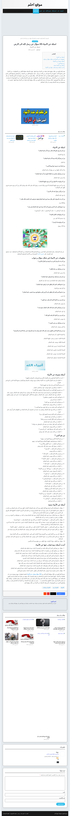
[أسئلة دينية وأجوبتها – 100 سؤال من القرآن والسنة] (61, 137)
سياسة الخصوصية (13, 813)
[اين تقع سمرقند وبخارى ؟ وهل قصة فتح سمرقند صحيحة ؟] (58, 636)
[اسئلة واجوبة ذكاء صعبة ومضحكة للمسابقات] (27, 636)
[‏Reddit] (45, 593)
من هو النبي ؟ (61, 63)
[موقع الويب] (55, 605)
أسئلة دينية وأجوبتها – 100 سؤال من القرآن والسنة (52, 138)
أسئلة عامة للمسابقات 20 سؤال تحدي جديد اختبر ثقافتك (10, 138)
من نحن (19, 813)
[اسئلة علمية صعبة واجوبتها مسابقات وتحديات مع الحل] (27, 622)
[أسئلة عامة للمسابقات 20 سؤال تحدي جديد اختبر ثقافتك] (19, 137)
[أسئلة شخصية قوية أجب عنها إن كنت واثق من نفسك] (11, 636)
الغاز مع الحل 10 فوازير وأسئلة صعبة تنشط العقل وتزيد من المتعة (31, 138)
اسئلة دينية (55, 587)
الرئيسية (62, 10)
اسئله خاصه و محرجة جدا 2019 (43, 627)
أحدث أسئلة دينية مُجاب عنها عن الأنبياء (54, 67)
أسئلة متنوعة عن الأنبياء (58, 61)
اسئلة (62, 587)
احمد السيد (38, 49)
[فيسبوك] (53, 605)
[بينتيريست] (48, 593)
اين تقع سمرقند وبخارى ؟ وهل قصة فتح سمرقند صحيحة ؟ (59, 642)
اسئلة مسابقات (46, 587)
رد (57, 762)
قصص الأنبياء (40, 254)
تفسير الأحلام (48, 10)
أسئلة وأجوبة (35, 10)
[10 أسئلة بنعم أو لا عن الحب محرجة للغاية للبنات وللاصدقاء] (58, 622)
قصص (40, 10)
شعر (44, 10)
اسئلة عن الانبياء (60, 57)
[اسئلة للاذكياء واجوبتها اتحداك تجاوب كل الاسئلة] (11, 622)
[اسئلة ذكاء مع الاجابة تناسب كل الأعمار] (43, 684)
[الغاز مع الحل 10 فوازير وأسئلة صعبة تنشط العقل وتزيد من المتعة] (40, 137)
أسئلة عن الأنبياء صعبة (59, 65)
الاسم (64, 792)
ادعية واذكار (54, 10)
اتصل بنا (26, 813)
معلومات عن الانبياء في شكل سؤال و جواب (53, 59)
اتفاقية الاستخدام (6, 813)
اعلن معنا (23, 813)
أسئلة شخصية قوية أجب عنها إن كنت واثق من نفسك (12, 642)
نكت (58, 10)
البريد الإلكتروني (62, 798)
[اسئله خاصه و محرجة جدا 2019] (43, 622)
